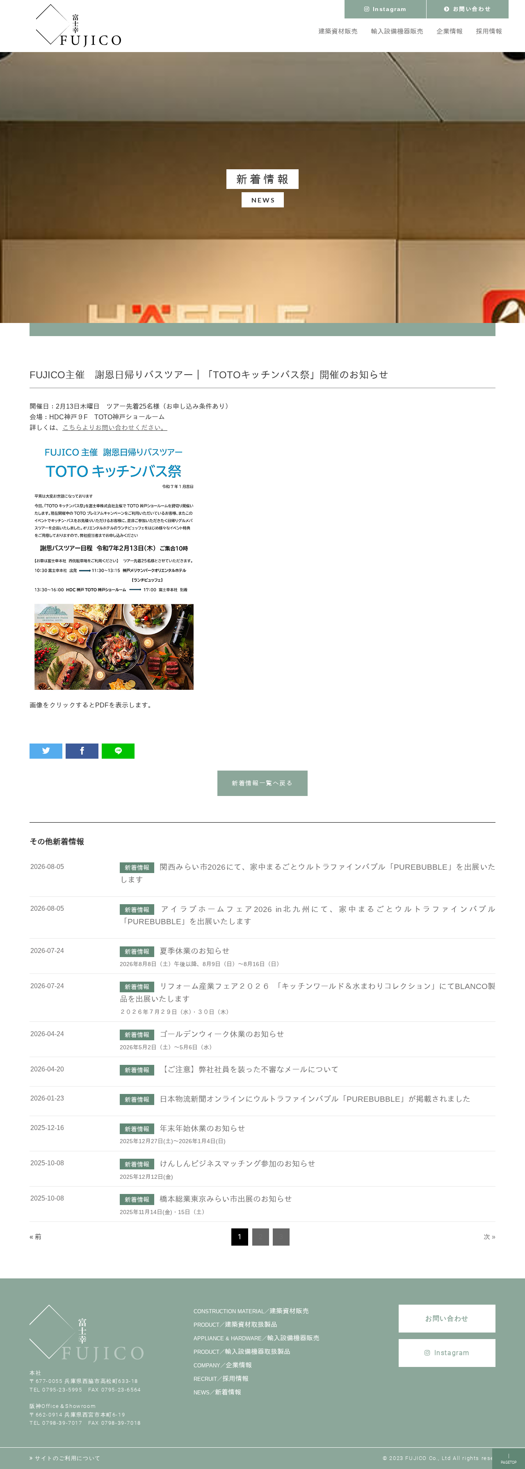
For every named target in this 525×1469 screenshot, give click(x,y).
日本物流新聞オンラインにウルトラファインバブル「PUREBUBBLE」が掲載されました (315, 1099)
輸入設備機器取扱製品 (242, 1351)
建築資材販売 (251, 1311)
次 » (489, 1236)
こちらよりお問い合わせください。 (114, 427)
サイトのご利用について (68, 1458)
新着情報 (217, 1392)
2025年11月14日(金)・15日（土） (164, 1212)
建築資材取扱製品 (235, 1324)
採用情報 (221, 1378)
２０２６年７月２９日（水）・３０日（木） (176, 1012)
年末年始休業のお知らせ (202, 1128)
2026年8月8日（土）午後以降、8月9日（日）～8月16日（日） (201, 964)
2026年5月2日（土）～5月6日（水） (167, 1047)
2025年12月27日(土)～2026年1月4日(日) (173, 1141)
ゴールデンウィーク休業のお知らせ (222, 1034)
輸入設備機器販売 (257, 1338)
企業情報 (223, 1365)
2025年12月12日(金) (146, 1176)
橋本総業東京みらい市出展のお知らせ (226, 1199)
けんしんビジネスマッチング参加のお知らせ (237, 1164)
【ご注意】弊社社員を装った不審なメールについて (249, 1069)
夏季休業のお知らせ (195, 951)
